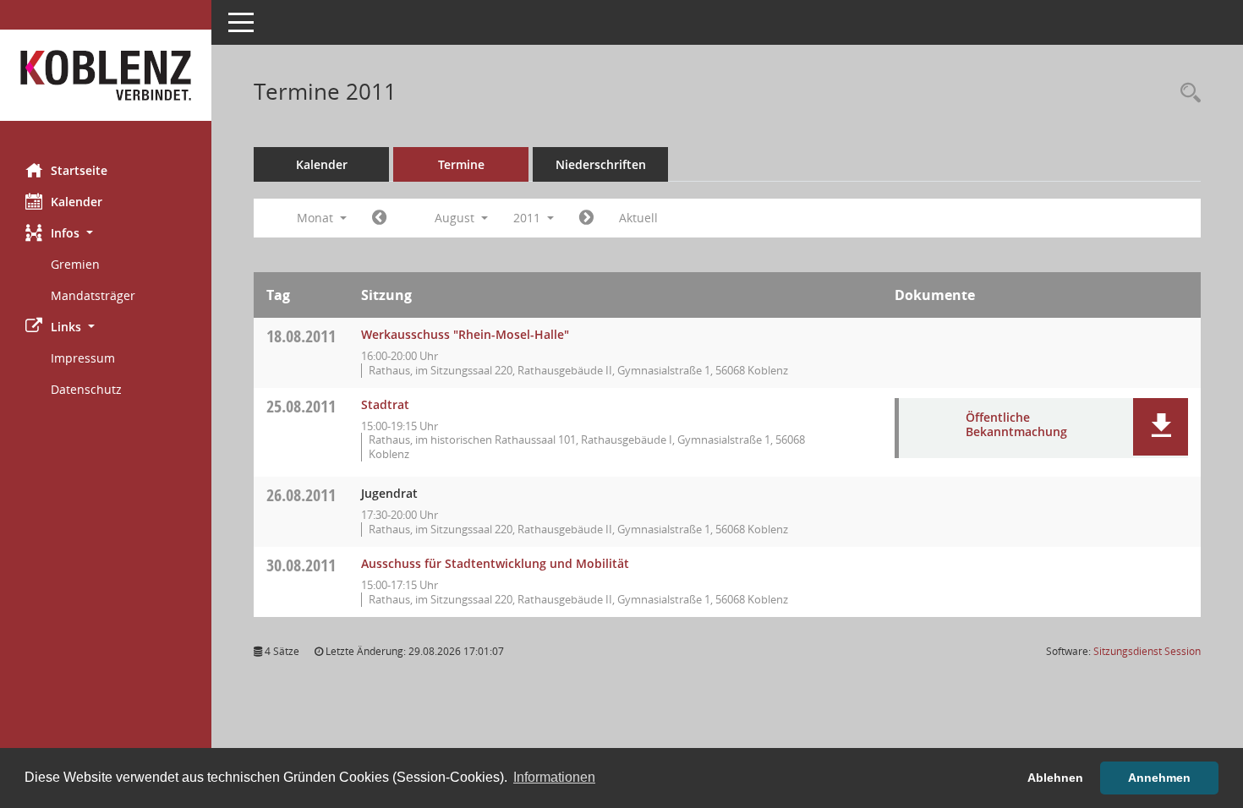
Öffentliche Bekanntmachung (1016, 424)
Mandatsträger (93, 295)
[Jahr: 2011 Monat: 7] (379, 218)
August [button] (456, 218)
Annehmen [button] (1159, 777)
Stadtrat (385, 404)
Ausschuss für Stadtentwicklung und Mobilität (495, 563)
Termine (461, 164)
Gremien (75, 264)
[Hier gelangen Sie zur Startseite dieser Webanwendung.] (105, 75)
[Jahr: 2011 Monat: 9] (586, 218)
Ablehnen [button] (1055, 777)
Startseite (79, 170)
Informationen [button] (554, 777)
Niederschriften (601, 164)
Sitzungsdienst (1147, 651)
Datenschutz (86, 389)
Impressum (83, 358)
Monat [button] (317, 218)
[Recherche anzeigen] (1186, 93)
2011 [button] (528, 218)
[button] (105, 232)
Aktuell (638, 218)
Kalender (76, 202)
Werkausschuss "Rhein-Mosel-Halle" (465, 334)
